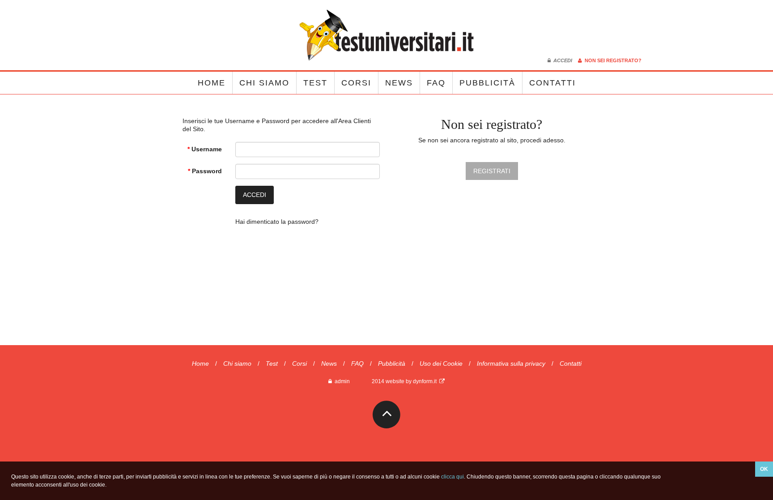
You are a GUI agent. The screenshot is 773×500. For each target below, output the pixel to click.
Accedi (562, 60)
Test (315, 82)
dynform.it (426, 381)
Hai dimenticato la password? (277, 221)
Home (211, 82)
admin (341, 381)
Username (204, 149)
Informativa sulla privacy (511, 363)
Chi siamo (264, 82)
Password (205, 171)
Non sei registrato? (611, 60)
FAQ (436, 82)
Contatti (552, 82)
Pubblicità (487, 82)
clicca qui (452, 477)
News (399, 82)
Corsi (356, 82)
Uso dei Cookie (441, 363)
